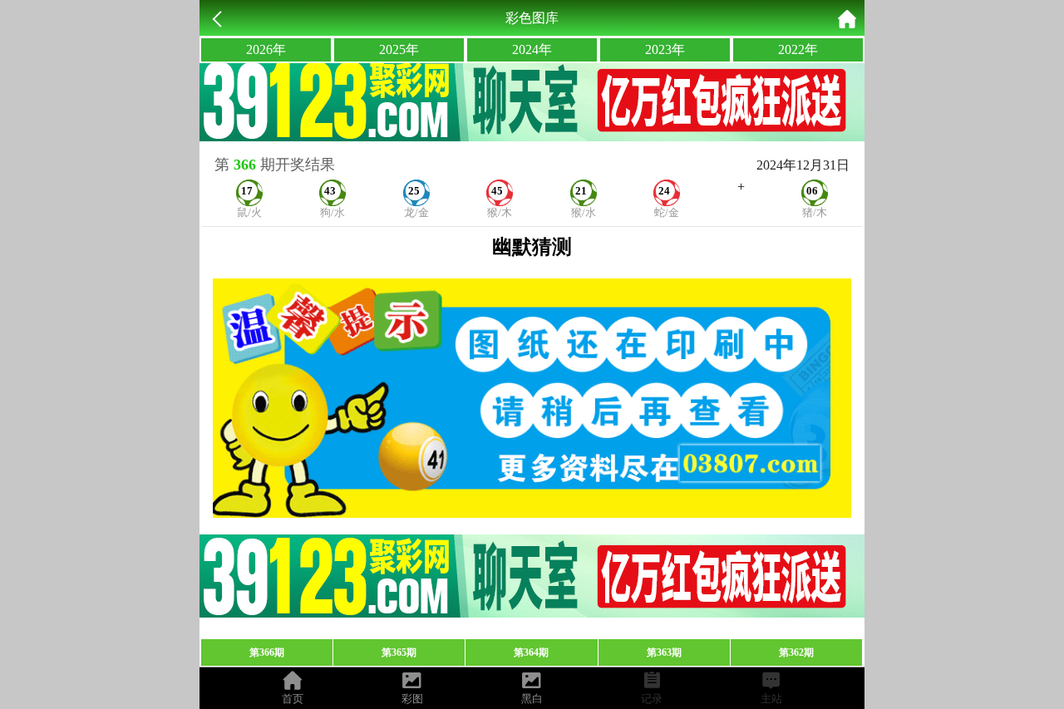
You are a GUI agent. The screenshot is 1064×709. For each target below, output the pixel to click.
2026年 (266, 49)
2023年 (665, 49)
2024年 (532, 49)
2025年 (399, 49)
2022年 (798, 49)
